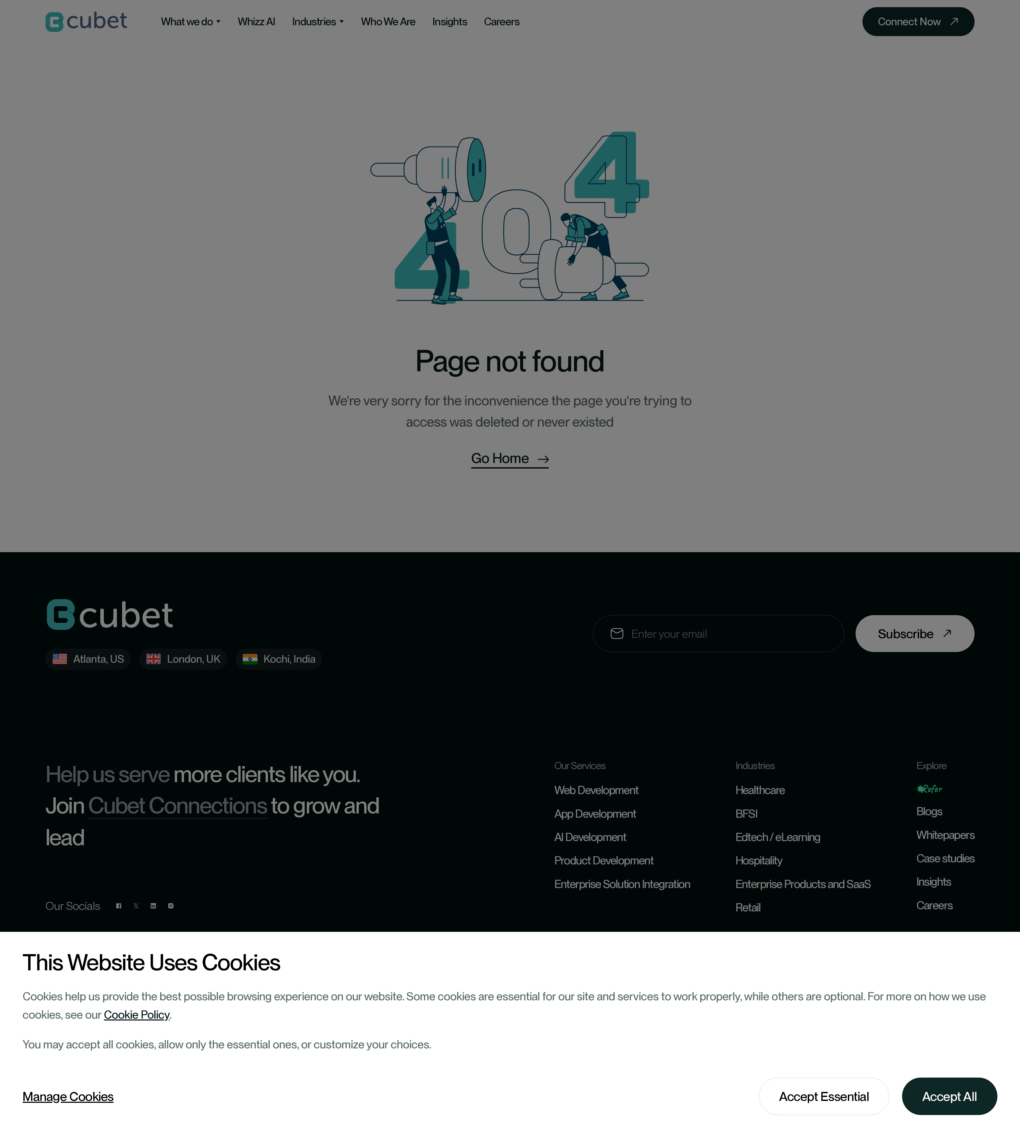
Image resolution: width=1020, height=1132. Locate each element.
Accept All (949, 1096)
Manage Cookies (68, 1096)
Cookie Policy (136, 1014)
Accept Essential (824, 1096)
